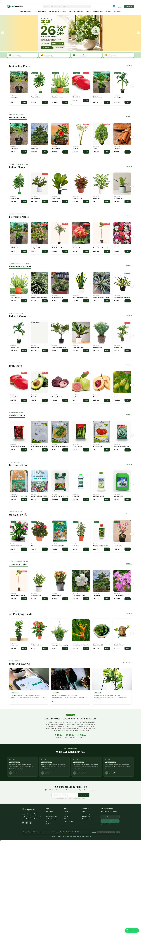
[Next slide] (138, 32)
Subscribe (110, 821)
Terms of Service (87, 819)
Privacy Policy (86, 814)
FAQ (65, 819)
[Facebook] (26, 822)
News (83, 811)
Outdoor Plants (39, 11)
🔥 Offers (117, 11)
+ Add (24, 102)
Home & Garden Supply (57, 11)
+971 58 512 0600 (56, 836)
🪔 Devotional (98, 11)
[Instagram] (30, 822)
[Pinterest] (22, 822)
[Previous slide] (2, 32)
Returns (66, 816)
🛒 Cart (129, 6)
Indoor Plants (25, 11)
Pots (87, 11)
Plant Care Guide (68, 821)
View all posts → (127, 663)
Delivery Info (67, 814)
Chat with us (133, 930)
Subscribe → (83, 795)
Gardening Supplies (51, 816)
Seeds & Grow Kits (75, 11)
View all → (129, 65)
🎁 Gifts (108, 11)
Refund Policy (86, 816)
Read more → (14, 701)
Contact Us (67, 811)
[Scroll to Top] (138, 926)
